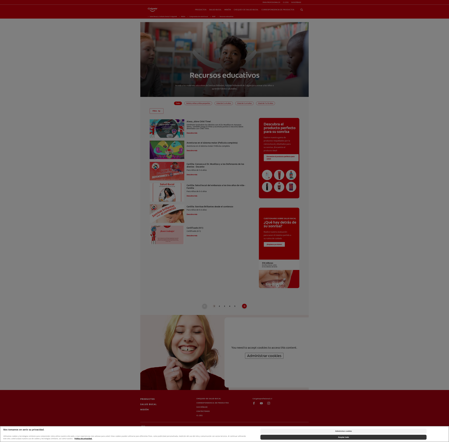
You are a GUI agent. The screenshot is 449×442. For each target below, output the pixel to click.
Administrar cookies (343, 431)
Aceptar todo (343, 437)
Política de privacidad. (83, 438)
